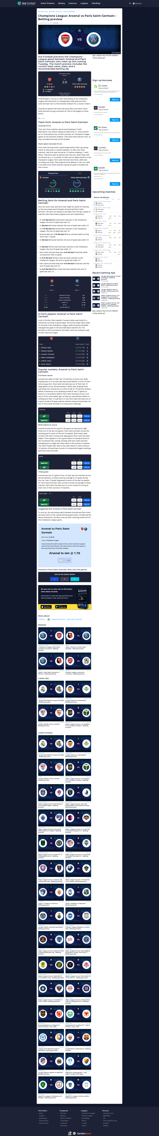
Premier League (87, 1116)
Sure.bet (106, 1123)
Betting (61, 3)
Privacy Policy (43, 1123)
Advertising (43, 1118)
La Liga (84, 1123)
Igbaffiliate (106, 1116)
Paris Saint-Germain (74, 619)
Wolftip (105, 1125)
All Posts (63, 1113)
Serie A (84, 1121)
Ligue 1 (84, 1125)
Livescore (72, 3)
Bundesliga (85, 1118)
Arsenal (42, 619)
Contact (41, 1116)
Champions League (58, 619)
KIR (104, 1118)
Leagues (84, 3)
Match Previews (48, 3)
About (41, 1113)
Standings (96, 3)
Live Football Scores (110, 1121)
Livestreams (64, 1121)
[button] (137, 3)
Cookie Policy (43, 1121)
